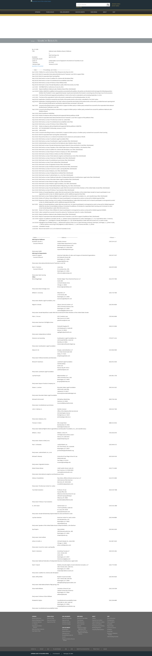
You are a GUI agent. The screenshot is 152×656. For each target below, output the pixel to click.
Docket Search (65, 629)
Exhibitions (109, 629)
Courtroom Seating (66, 624)
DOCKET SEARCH (115, 6)
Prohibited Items (110, 620)
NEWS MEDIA (94, 12)
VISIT (114, 12)
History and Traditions (97, 624)
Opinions (34, 616)
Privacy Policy (96, 649)
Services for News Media (82, 618)
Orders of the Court (66, 631)
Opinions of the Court (36, 618)
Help (48, 649)
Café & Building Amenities (112, 636)
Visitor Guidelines (111, 622)
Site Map (41, 649)
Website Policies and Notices (83, 649)
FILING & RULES (50, 12)
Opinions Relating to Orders (38, 620)
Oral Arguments (66, 616)
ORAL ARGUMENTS (64, 12)
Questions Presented (37, 66)
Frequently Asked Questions (98, 629)
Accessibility (109, 624)
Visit (108, 616)
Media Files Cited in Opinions (38, 629)
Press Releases (80, 620)
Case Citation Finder (36, 631)
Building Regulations (96, 627)
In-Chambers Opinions (37, 622)
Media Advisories (80, 622)
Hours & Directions (111, 618)
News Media (80, 616)
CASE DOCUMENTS (80, 12)
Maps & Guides (110, 625)
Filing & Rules (50, 616)
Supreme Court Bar (51, 622)
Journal (63, 637)
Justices (94, 618)
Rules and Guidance (51, 620)
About (93, 616)
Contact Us (33, 649)
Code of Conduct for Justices (98, 622)
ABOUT (105, 12)
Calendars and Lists (66, 622)
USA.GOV (105, 649)
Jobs (66, 649)
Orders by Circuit (65, 633)
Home (33, 41)
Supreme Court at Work (97, 620)
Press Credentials (80, 624)
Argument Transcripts (66, 618)
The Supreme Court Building (98, 625)
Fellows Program (57, 649)
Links (72, 649)
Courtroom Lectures (111, 627)
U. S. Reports (35, 624)
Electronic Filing (50, 618)
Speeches (79, 625)
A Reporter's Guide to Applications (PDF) (81, 628)
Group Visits (109, 631)
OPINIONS (37, 12)
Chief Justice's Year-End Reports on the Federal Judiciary (82, 632)
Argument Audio (65, 620)
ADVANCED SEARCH (116, 4)
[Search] (108, 5)
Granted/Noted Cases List (67, 635)
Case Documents (66, 627)
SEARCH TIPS (79, 7)
